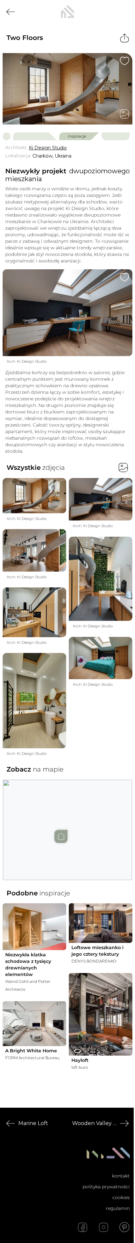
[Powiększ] (67, 88)
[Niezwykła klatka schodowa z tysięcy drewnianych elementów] (34, 926)
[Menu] (124, 12)
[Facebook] (82, 1227)
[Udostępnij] (124, 38)
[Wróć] (10, 12)
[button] (67, 823)
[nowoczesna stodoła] (67, 11)
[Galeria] (124, 114)
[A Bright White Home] (34, 1023)
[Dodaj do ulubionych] (124, 61)
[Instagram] (103, 1227)
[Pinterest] (124, 1227)
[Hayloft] (100, 1014)
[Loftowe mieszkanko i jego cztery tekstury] (100, 923)
